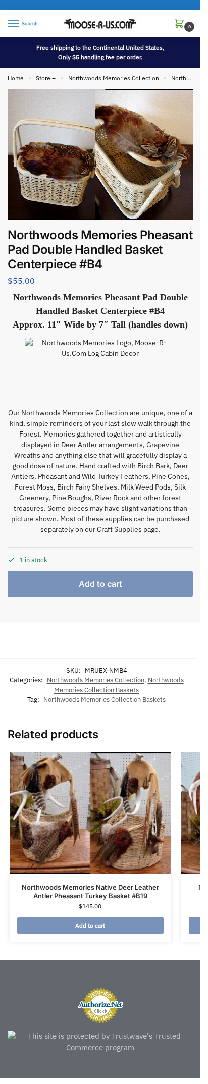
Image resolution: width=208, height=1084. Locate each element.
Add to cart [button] (90, 925)
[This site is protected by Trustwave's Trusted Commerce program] (100, 1042)
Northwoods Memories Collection (113, 78)
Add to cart (100, 584)
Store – (46, 78)
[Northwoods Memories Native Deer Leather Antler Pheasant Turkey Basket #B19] (90, 813)
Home (16, 78)
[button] (181, 24)
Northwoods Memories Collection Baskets (104, 699)
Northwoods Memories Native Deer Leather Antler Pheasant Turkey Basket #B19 (90, 891)
